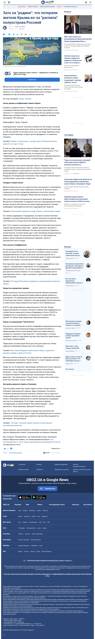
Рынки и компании (20, 26)
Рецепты (20, 534)
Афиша (20, 551)
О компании (21, 464)
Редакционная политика (15, 452)
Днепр (39, 510)
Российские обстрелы (70, 6)
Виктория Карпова (71, 328)
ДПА (40, 522)
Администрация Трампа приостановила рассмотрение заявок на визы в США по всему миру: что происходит (76, 199)
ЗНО (44, 522)
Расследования (54, 504)
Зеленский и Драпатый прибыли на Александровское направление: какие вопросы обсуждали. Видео (78, 181)
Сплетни (26, 551)
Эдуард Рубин (69, 363)
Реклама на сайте (23, 469)
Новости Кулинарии (37, 534)
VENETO (59, 6)
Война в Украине (33, 6)
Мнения (67, 247)
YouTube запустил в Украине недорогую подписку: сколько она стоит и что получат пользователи (73, 59)
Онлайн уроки (33, 522)
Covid (40, 545)
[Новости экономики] (46, 453)
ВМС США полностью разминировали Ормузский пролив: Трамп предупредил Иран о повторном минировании (78, 39)
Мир (27, 504)
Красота (33, 551)
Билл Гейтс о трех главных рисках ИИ (72, 347)
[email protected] (24, 625)
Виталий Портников (71, 340)
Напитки (27, 534)
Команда (39, 464)
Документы (39, 469)
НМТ (48, 522)
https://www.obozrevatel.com (64, 586)
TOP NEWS (68, 135)
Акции (39, 528)
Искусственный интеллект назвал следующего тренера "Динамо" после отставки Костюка (72, 79)
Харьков (25, 510)
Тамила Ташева (70, 285)
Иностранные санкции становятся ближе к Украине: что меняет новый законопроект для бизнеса (74, 323)
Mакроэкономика (36, 539)
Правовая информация (61, 464)
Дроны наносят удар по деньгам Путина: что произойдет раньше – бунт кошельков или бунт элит (74, 359)
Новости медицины (24, 545)
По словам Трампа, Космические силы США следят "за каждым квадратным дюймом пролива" (77, 45)
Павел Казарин (70, 258)
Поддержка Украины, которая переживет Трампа (73, 336)
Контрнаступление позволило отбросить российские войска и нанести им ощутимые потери (77, 169)
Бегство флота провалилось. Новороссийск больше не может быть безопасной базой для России (74, 281)
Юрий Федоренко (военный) (73, 270)
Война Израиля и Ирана (47, 6)
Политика (17, 504)
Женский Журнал (46, 551)
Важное (67, 12)
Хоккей (34, 516)
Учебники (25, 522)
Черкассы (45, 510)
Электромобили (31, 528)
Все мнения (69, 369)
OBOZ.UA (11, 26)
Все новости (87, 504)
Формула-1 (45, 516)
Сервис (44, 528)
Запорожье (32, 510)
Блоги (62, 504)
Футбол (20, 516)
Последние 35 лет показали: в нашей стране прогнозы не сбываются (73, 253)
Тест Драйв (21, 528)
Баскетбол (27, 516)
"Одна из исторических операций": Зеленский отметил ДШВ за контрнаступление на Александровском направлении (77, 162)
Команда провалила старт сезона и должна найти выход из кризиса (73, 87)
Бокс (38, 516)
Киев (19, 510)
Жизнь (39, 504)
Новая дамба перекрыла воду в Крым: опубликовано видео (35, 211)
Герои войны (22, 6)
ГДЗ (19, 522)
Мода (38, 551)
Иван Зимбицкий (70, 351)
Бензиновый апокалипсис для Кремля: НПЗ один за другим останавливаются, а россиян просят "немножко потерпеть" (75, 266)
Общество (75, 504)
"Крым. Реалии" (25, 99)
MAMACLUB (34, 545)
